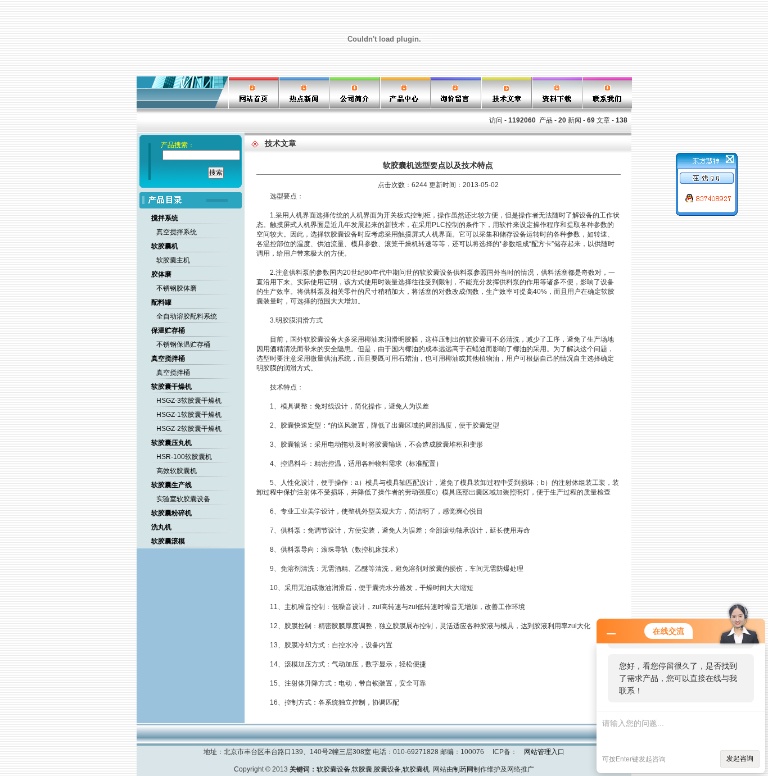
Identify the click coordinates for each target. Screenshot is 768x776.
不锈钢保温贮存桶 (183, 344)
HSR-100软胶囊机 (184, 457)
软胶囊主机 (173, 260)
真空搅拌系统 (176, 232)
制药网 (463, 769)
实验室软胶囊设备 (183, 499)
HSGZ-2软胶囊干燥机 (189, 429)
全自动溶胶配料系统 (186, 316)
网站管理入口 (544, 752)
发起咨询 (739, 759)
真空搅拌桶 (173, 372)
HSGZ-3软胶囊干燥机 (189, 401)
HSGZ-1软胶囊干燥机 (189, 415)
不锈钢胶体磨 (176, 288)
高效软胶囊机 (176, 471)
